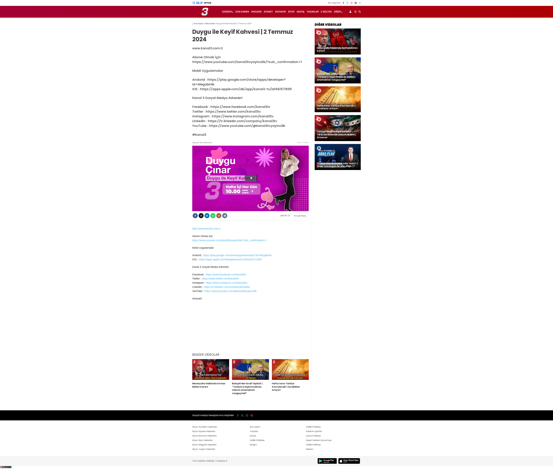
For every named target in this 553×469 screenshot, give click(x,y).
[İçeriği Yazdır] (224, 215)
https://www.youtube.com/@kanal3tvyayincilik (230, 291)
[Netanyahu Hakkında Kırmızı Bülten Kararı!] (210, 369)
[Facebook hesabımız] (343, 2)
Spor (291, 11)
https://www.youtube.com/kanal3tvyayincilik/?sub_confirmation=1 (229, 240)
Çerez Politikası (313, 435)
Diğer (337, 11)
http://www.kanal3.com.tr (206, 228)
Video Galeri (303, 142)
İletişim (253, 444)
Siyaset (268, 11)
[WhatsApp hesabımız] (360, 2)
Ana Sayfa (255, 426)
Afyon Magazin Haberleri (204, 444)
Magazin (256, 11)
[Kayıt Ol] (350, 11)
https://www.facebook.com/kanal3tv (226, 274)
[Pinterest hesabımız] (356, 2)
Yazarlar (313, 11)
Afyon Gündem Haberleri (204, 426)
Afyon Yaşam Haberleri (203, 449)
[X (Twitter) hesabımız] (347, 2)
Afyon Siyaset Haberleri (203, 431)
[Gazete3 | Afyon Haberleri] (204, 15)
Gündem (227, 11)
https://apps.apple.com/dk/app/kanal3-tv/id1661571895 (230, 259)
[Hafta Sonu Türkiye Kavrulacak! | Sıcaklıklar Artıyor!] (290, 369)
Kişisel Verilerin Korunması (319, 440)
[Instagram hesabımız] (351, 2)
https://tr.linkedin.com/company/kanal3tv (227, 286)
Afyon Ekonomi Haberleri (204, 435)
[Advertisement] (250, 328)
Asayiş (300, 11)
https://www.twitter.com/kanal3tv (220, 278)
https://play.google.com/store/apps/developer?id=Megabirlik (237, 255)
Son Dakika (242, 11)
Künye (253, 435)
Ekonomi (280, 11)
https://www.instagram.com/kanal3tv (226, 282)
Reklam (309, 449)
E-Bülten (326, 11)
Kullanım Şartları (314, 431)
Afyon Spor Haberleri (202, 440)
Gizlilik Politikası (257, 440)
